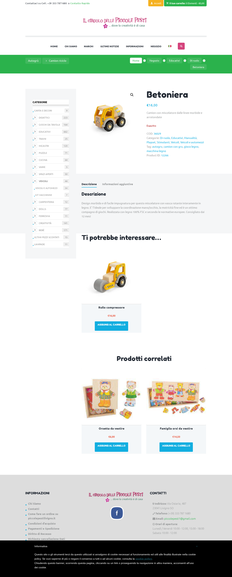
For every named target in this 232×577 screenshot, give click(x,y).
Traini (42, 138)
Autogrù (33, 60)
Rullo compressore (111, 307)
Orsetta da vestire (111, 428)
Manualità (190, 138)
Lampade (39, 244)
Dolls (42, 208)
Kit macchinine (43, 194)
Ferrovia (44, 215)
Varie (42, 166)
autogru (157, 146)
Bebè (41, 230)
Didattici (44, 117)
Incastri (44, 145)
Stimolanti (163, 142)
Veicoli (175, 142)
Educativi (174, 60)
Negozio (154, 60)
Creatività (45, 223)
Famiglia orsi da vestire (176, 428)
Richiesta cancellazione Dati (46, 539)
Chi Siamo (34, 503)
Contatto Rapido (80, 3)
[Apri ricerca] (181, 46)
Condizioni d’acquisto (42, 523)
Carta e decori (43, 110)
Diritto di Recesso (39, 534)
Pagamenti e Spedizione (43, 528)
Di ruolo (194, 60)
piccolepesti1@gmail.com (180, 518)
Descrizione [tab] (89, 184)
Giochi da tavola (49, 124)
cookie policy (143, 558)
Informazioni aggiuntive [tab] (117, 184)
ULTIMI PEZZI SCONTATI (46, 237)
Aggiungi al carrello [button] (111, 324)
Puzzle (43, 152)
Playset (151, 142)
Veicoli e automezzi (192, 142)
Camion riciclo (57, 60)
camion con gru (173, 146)
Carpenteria (46, 201)
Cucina (43, 159)
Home (135, 60)
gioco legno (191, 146)
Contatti (33, 509)
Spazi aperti (46, 174)
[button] (132, 95)
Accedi (157, 3)
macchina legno (156, 151)
